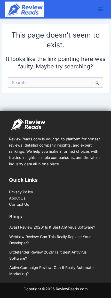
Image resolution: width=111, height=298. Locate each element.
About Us (17, 198)
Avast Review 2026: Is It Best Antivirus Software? (52, 227)
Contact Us (19, 204)
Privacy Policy (21, 192)
